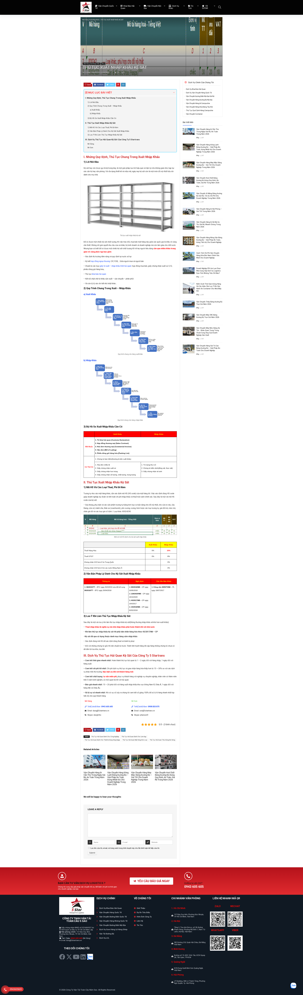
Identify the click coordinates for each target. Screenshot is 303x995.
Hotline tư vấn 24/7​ (193, 883)
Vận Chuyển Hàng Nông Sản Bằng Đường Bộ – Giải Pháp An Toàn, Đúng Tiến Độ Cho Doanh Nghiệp (209, 240)
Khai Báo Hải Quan (127, 7)
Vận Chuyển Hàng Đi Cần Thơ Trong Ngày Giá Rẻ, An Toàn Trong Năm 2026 (94, 776)
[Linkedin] (83, 957)
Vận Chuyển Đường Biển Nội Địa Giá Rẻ (200, 96)
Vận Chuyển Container (194, 114)
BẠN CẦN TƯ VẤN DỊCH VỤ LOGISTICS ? (81, 883)
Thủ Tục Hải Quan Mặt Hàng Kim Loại (135, 740)
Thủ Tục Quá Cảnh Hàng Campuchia (199, 110)
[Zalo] (90, 957)
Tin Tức (190, 7)
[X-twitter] (69, 957)
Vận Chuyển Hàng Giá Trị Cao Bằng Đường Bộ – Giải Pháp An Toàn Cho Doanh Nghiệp (208, 348)
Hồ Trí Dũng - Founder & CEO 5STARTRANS (96, 72)
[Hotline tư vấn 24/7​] (188, 876)
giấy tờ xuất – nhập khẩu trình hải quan (115, 266)
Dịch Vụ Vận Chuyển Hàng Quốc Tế (199, 93)
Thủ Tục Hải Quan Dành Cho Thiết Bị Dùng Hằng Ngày (102, 740)
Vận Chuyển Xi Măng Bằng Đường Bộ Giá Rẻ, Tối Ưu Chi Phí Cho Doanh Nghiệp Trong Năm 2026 (209, 195)
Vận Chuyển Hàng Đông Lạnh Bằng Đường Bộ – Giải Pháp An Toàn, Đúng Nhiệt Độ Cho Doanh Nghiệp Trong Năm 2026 (118, 778)
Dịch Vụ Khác (174, 7)
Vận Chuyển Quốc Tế (104, 7)
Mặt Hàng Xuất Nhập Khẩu (90, 20)
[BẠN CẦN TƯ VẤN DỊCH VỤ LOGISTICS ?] (62, 876)
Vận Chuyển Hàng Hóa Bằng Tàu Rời (199, 107)
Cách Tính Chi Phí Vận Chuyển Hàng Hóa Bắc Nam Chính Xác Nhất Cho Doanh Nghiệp (207, 255)
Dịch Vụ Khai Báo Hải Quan (196, 89)
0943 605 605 (76, 938)
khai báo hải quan (99, 274)
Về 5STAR (205, 7)
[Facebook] (62, 957)
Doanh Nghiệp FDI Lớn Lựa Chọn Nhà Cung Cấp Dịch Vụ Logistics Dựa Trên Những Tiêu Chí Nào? (208, 270)
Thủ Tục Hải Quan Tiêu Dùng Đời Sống (162, 740)
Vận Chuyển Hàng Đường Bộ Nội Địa (199, 100)
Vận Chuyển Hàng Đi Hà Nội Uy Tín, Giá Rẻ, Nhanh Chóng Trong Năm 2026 (208, 224)
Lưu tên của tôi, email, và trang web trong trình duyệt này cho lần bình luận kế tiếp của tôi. (125, 848)
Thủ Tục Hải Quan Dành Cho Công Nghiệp (105, 736)
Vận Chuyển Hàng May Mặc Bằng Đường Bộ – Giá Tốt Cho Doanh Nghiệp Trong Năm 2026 (141, 777)
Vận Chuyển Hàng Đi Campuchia (198, 103)
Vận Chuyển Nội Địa (152, 7)
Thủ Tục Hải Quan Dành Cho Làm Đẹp (134, 736)
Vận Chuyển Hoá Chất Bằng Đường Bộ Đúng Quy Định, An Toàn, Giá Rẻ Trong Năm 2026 (165, 776)
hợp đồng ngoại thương (100, 261)
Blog (103, 63)
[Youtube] (76, 957)
